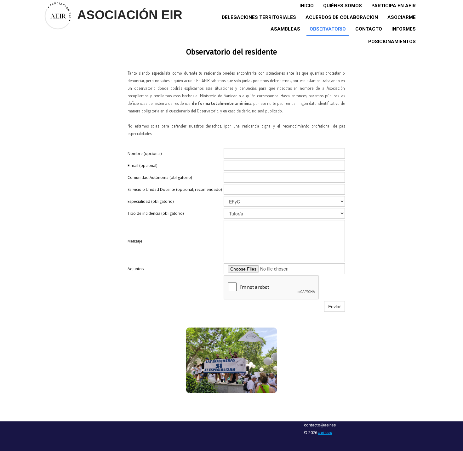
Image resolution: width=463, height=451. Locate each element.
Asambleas (285, 29)
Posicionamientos (392, 41)
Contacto (368, 29)
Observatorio (328, 29)
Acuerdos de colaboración (342, 17)
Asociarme (401, 17)
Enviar (334, 306)
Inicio (307, 6)
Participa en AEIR (393, 6)
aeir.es (325, 432)
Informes (404, 29)
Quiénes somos (342, 6)
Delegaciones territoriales (259, 17)
